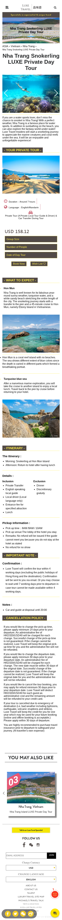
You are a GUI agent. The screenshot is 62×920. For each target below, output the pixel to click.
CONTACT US (31, 889)
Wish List (37, 263)
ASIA (5, 46)
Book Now (19, 263)
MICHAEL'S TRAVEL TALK (31, 900)
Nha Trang (29, 46)
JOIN (51, 855)
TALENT (31, 893)
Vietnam (15, 46)
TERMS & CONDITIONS (31, 904)
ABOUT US (31, 885)
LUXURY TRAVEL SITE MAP (31, 896)
